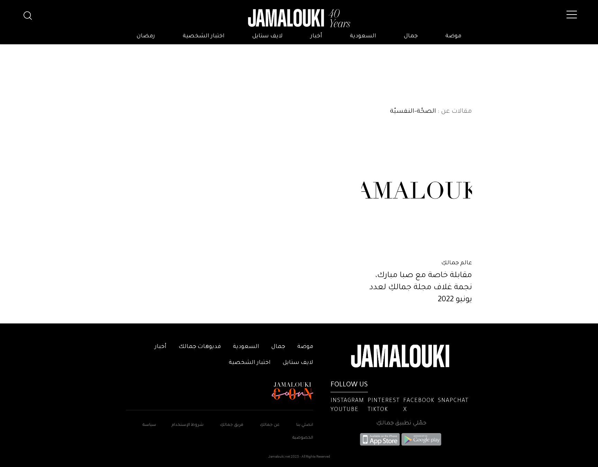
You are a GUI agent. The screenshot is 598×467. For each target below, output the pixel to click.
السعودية (363, 36)
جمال (411, 36)
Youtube (344, 410)
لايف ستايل (267, 36)
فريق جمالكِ (231, 425)
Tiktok (378, 410)
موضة (453, 36)
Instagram (347, 401)
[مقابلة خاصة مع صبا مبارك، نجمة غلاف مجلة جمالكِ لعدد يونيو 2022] (416, 190)
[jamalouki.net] (299, 18)
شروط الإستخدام (187, 425)
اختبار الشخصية (204, 36)
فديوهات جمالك (200, 347)
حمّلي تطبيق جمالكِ (401, 423)
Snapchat (453, 401)
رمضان (146, 36)
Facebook (418, 401)
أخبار (316, 36)
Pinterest (384, 401)
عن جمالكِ (270, 425)
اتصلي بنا (304, 425)
